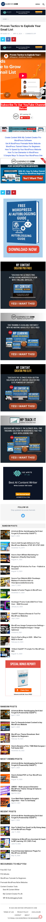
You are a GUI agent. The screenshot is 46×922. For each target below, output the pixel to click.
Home (5, 19)
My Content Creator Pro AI (12, 894)
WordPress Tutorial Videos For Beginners (23, 146)
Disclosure (36, 912)
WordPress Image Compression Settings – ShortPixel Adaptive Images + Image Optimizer (28, 627)
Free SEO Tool (5, 870)
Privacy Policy (22, 912)
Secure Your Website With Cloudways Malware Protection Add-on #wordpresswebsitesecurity (25, 580)
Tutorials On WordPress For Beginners (23, 918)
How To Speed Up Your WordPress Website (23, 149)
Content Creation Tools (9, 886)
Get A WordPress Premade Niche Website (23, 143)
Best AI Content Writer (11, 890)
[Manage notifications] (40, 917)
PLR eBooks (4, 874)
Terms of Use (9, 912)
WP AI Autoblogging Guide (12, 898)
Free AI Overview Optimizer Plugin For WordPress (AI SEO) (26, 852)
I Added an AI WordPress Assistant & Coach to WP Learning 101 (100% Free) (28, 840)
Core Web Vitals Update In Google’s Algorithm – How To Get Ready (25, 800)
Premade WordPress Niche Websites (14, 882)
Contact (18, 915)
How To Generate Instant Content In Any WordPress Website (26, 723)
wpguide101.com (30, 908)
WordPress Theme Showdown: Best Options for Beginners (25, 735)
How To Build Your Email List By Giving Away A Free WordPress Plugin (28, 828)
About (27, 915)
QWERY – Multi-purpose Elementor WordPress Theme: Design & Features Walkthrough (26, 789)
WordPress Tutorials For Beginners (13, 878)
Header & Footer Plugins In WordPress (26, 590)
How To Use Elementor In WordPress (23, 152)
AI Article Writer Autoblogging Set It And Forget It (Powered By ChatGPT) (26, 712)
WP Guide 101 (5, 34)
